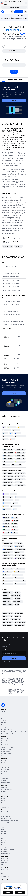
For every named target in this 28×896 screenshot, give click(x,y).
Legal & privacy (5, 725)
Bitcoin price (4, 858)
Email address (5, 649)
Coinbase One (5, 767)
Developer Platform (6, 812)
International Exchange (7, 805)
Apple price (4, 871)
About (3, 711)
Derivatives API (5, 853)
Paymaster (4, 829)
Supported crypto (6, 753)
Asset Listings (5, 787)
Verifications (4, 836)
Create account (5, 742)
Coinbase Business (6, 789)
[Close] (24, 886)
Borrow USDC (5, 765)
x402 (2, 825)
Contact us (4, 740)
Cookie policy (5, 727)
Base (2, 814)
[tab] (3, 79)
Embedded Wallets (6, 818)
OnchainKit (4, 831)
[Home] (2, 11)
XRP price (4, 865)
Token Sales (4, 778)
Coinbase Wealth (6, 769)
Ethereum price (5, 860)
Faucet (3, 844)
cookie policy (9, 885)
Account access (5, 751)
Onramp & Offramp (6, 823)
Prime (3, 798)
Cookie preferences (6, 729)
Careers (3, 714)
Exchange (4, 803)
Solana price (4, 862)
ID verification (5, 745)
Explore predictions (6, 782)
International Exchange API (8, 849)
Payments (4, 791)
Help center (4, 738)
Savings (3, 780)
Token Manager (5, 793)
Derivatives (4, 776)
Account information (7, 747)
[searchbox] (14, 65)
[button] (25, 11)
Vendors (3, 722)
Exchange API (5, 847)
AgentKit (3, 840)
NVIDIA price (4, 869)
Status (3, 756)
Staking (3, 800)
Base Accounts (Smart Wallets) (9, 820)
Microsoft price (5, 874)
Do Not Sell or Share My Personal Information (13, 731)
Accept (20, 892)
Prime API (4, 851)
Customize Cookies (18, 888)
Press (2, 718)
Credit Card (4, 771)
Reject (8, 892)
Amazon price (5, 876)
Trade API (4, 827)
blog (2, 879)
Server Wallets (5, 816)
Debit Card (4, 773)
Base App (3, 762)
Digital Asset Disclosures (8, 733)
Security (3, 720)
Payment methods (6, 749)
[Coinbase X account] (7, 879)
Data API (3, 834)
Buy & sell (4, 760)
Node (2, 838)
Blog (2, 716)
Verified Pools (5, 807)
